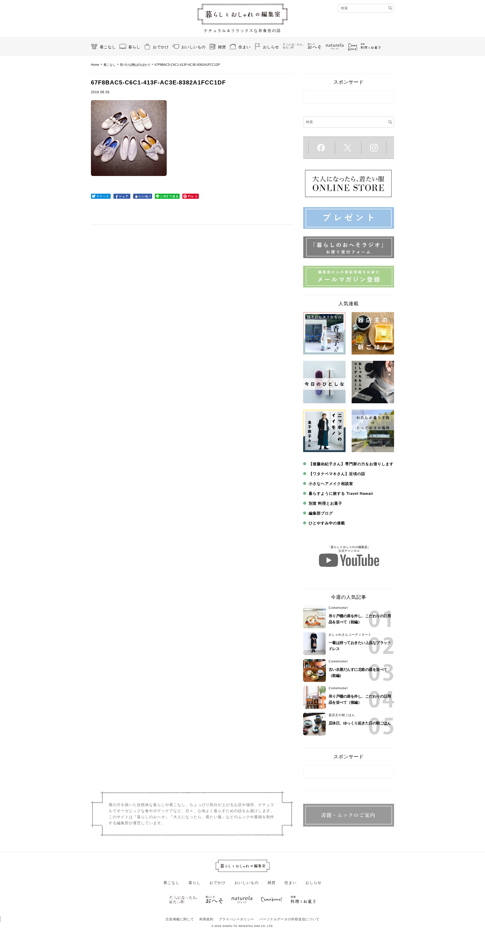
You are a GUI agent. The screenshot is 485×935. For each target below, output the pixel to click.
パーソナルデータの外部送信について (289, 919)
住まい (244, 47)
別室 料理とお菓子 (325, 503)
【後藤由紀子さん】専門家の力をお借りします (351, 464)
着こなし (108, 47)
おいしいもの (193, 47)
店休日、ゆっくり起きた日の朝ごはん (360, 723)
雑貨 (222, 47)
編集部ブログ (321, 513)
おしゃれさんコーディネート (350, 634)
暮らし (134, 47)
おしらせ (271, 47)
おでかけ (161, 47)
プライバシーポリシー (236, 919)
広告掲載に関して (180, 919)
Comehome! (338, 608)
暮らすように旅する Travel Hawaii (341, 493)
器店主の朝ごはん (342, 715)
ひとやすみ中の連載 (327, 523)
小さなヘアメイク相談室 (331, 483)
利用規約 (206, 919)
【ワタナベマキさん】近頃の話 (337, 474)
